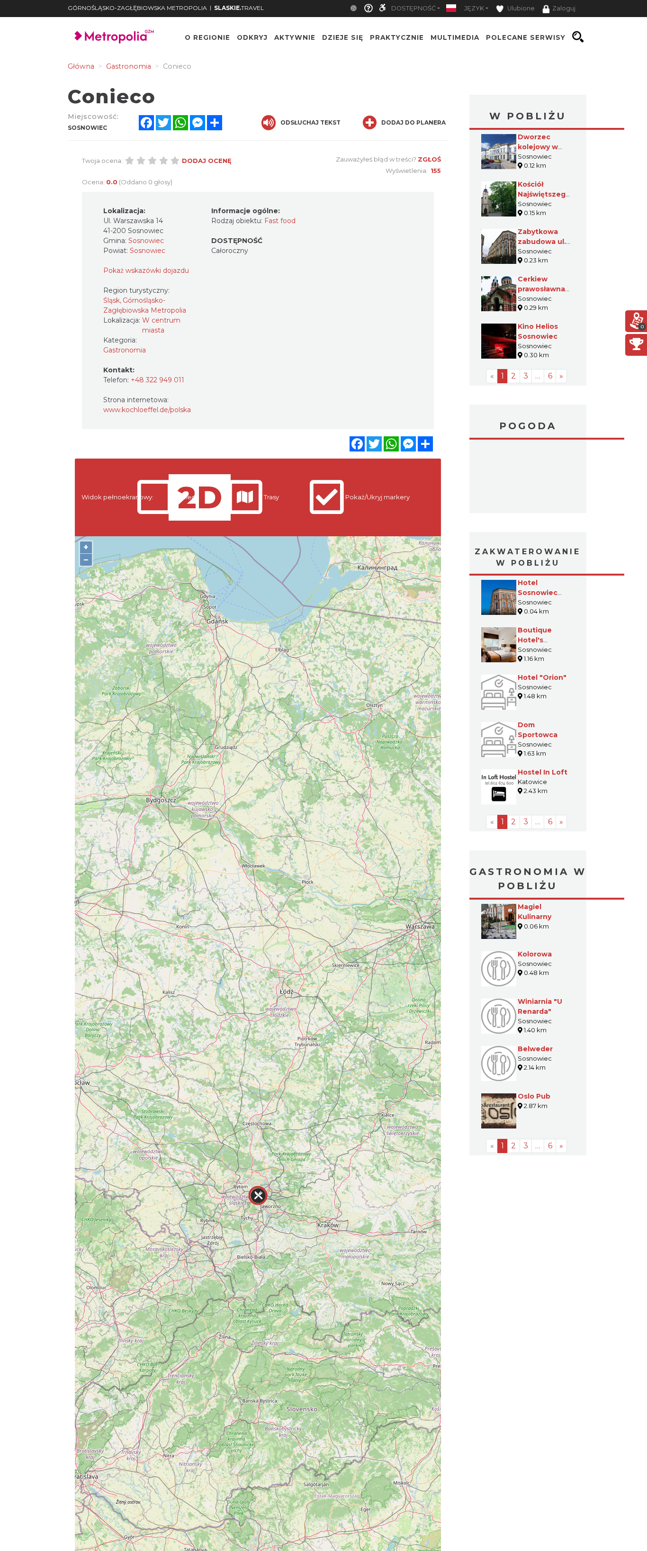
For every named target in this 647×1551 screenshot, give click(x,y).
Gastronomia (124, 350)
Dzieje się (342, 37)
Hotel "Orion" (542, 677)
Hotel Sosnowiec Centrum (537, 592)
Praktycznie (397, 37)
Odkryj (252, 37)
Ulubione (520, 8)
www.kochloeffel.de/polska (147, 410)
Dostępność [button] (413, 8)
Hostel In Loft (542, 772)
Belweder (535, 1049)
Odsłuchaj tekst (310, 122)
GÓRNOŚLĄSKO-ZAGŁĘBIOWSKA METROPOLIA (137, 7)
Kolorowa (535, 954)
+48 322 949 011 (157, 380)
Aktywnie (294, 37)
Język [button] (474, 8)
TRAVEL (239, 7)
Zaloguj (563, 8)
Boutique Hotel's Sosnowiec (537, 640)
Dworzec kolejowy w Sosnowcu (538, 147)
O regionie (207, 37)
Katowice (528, 477)
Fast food (280, 220)
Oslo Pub (534, 1096)
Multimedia (455, 37)
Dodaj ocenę (207, 160)
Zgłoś (429, 159)
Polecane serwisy (526, 37)
